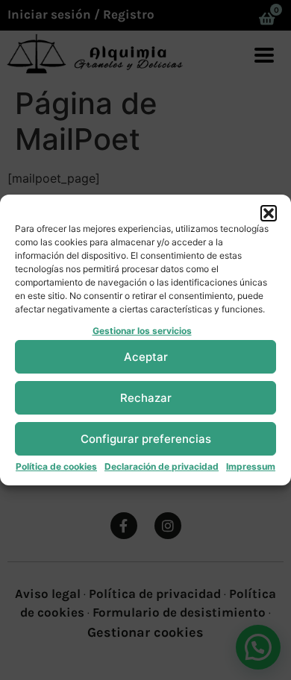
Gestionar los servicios (142, 330)
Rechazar (146, 398)
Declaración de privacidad (161, 466)
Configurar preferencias (146, 439)
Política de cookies (56, 466)
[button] (268, 213)
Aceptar (146, 357)
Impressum (250, 466)
